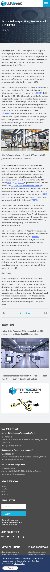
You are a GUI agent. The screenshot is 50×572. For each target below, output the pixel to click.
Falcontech (5, 113)
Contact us (4, 494)
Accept (10, 568)
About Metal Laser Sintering (10, 552)
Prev (4, 313)
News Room (5, 489)
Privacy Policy (19, 563)
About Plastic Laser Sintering (37, 552)
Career (3, 491)
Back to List (26, 313)
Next (45, 313)
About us (4, 486)
